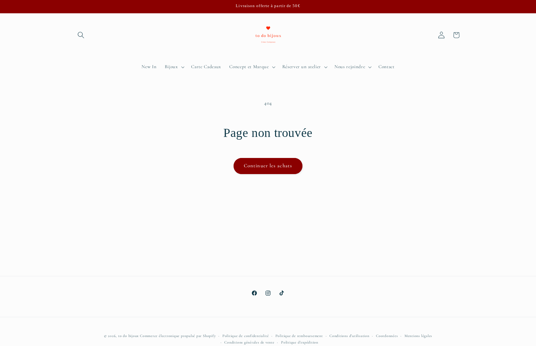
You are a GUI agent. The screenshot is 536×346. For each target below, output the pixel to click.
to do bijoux (128, 336)
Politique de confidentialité (245, 336)
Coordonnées (387, 336)
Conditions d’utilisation (349, 336)
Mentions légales (418, 336)
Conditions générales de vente (249, 342)
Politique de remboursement (299, 336)
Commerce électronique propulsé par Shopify (178, 336)
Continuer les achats (268, 166)
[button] (81, 35)
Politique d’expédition (299, 342)
